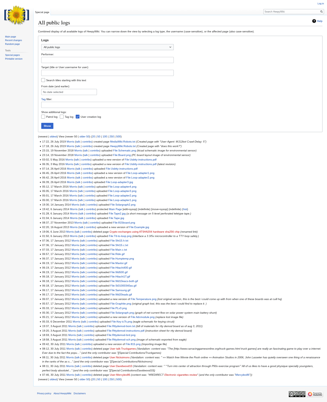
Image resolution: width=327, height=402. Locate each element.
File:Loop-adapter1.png (140, 173)
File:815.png (133, 344)
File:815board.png (124, 222)
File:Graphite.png (120, 303)
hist (185, 209)
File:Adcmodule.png (143, 317)
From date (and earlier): (55, 86)
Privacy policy (44, 393)
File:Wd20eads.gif (121, 294)
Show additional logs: (54, 112)
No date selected (53, 91)
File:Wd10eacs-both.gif (124, 281)
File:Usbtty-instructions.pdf (140, 159)
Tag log (69, 116)
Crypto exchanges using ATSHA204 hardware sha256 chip (145, 231)
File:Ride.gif (117, 254)
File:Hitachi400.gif (121, 267)
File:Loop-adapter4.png (122, 186)
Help (319, 21)
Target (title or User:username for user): (65, 67)
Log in (321, 3)
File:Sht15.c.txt (119, 245)
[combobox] (107, 47)
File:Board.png (122, 155)
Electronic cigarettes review (180, 374)
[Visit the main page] (17, 15)
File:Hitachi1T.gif (120, 276)
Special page (42, 12)
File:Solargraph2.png (122, 204)
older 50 (84, 136)
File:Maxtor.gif (118, 263)
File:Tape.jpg (116, 218)
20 (93, 136)
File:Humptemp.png (122, 258)
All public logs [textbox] (52, 47)
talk (78, 141)
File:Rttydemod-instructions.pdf (125, 330)
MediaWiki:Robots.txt (122, 141)
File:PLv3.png (118, 308)
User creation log (91, 116)
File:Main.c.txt (118, 249)
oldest (53, 136)
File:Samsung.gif (120, 290)
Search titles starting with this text (66, 80)
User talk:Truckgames (123, 348)
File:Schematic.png (124, 150)
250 (111, 136)
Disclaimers (80, 393)
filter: (46, 99)
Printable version (14, 59)
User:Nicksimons (120, 357)
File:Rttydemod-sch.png (121, 339)
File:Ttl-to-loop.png (120, 236)
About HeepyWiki (62, 393)
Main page (10, 36)
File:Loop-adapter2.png (140, 177)
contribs (87, 141)
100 (105, 136)
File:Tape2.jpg (117, 213)
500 (118, 136)
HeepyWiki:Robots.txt (123, 146)
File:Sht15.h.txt (119, 240)
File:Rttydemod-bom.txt (121, 326)
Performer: (47, 54)
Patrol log (52, 116)
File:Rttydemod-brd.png (121, 335)
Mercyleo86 (242, 374)
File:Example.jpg (139, 227)
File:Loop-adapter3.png (122, 190)
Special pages (12, 55)
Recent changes (13, 40)
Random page (12, 44)
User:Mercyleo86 (120, 374)
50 (98, 136)
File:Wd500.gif (119, 272)
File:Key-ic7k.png (121, 321)
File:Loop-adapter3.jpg (119, 182)
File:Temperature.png (143, 299)
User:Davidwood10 (121, 366)
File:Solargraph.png (122, 312)
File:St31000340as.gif (123, 285)
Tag (43, 99)
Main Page (115, 209)
